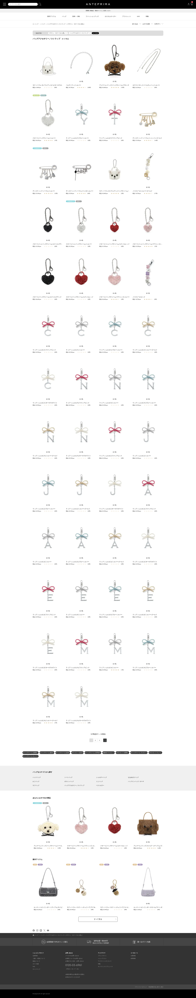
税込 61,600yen (138, 909)
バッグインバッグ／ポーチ (136, 781)
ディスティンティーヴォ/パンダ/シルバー (79, 191)
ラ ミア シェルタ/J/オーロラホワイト (111, 509)
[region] (48, 61)
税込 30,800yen (103, 87)
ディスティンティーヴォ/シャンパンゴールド (147, 138)
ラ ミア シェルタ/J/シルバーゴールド (78, 509)
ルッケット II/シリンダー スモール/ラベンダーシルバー (151, 907)
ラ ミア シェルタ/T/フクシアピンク (110, 138)
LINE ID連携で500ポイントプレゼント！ (98, 10)
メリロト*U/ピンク (139, 297)
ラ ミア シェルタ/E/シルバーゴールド (145, 615)
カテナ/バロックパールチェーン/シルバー (146, 85)
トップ (36, 24)
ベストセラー (100, 785)
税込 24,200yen (137, 87)
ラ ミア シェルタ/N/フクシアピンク (77, 403)
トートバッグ (68, 777)
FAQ (34, 966)
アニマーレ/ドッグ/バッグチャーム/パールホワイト (51, 846)
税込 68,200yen (138, 848)
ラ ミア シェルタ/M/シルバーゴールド (45, 720)
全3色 (148, 187)
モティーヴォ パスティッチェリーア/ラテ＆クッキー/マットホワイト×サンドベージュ (95, 907)
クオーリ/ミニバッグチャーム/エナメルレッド (114, 244)
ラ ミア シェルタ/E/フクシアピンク (44, 615)
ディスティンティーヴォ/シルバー (44, 191)
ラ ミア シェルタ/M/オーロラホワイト (78, 720)
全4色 (48, 134)
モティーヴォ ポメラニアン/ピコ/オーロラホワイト (49, 85)
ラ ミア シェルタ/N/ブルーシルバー (144, 403)
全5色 (81, 134)
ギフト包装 (36, 964)
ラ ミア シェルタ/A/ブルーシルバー (77, 562)
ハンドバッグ (37, 777)
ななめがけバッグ (133, 777)
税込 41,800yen (37, 87)
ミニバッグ (99, 781)
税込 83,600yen (38, 909)
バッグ (43, 24)
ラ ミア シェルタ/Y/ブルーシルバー (77, 138)
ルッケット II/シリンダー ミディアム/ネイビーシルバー (52, 907)
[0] (191, 5)
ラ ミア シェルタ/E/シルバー (75, 615)
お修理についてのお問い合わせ (73, 958)
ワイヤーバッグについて (104, 961)
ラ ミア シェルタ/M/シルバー (109, 667)
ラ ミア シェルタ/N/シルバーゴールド (45, 456)
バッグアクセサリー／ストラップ (56, 24)
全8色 (148, 903)
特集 (99, 964)
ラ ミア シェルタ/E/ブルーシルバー (110, 615)
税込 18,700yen (70, 87)
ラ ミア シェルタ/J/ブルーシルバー (44, 509)
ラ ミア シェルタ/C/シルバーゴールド (145, 350)
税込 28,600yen (37, 140)
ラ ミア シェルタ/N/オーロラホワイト (78, 456)
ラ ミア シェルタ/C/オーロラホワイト (45, 403)
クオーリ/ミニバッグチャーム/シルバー (79, 244)
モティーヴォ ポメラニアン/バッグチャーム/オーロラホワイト (119, 191)
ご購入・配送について (39, 958)
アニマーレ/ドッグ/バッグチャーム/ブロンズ (114, 85)
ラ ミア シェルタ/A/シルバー (42, 562)
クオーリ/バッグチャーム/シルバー (44, 138)
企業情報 (133, 956)
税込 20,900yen (70, 140)
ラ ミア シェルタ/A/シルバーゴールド (111, 562)
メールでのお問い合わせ (72, 956)
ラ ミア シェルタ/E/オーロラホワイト (45, 667)
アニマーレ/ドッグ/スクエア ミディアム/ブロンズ (150, 846)
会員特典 (35, 956)
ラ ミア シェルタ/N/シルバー (108, 403)
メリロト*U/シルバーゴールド (142, 191)
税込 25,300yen (137, 140)
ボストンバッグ (69, 781)
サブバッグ (36, 785)
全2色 (81, 81)
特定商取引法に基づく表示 (156, 987)
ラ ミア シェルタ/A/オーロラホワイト (145, 562)
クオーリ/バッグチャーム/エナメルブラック (47, 297)
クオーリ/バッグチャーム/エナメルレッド (79, 297)
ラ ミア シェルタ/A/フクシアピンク (144, 509)
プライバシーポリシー (141, 987)
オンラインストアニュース (105, 966)
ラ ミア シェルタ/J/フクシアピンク (110, 456)
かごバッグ (36, 781)
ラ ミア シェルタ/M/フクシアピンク (77, 667)
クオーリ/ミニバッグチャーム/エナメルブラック (48, 244)
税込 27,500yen (70, 193)
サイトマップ (36, 969)
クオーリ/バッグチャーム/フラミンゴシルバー (114, 297)
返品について (36, 961)
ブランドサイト (102, 956)
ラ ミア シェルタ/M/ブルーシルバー (144, 667)
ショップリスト (102, 958)
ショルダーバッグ (101, 777)
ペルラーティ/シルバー (73, 85)
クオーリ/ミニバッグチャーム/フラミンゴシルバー (149, 244)
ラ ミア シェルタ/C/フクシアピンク (44, 350)
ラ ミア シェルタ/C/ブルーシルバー (110, 350)
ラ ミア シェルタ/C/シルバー (75, 350)
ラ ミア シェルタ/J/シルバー (142, 456)
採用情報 (133, 958)
